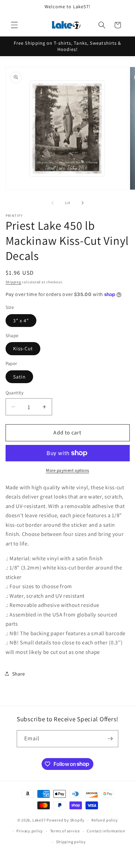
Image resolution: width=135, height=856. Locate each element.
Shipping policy (71, 841)
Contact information (106, 830)
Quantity (15, 392)
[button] (14, 25)
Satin (19, 376)
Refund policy (104, 820)
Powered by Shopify (66, 820)
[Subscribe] (110, 738)
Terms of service (65, 830)
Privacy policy (29, 830)
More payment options (67, 470)
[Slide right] (82, 203)
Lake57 (39, 820)
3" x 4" (21, 320)
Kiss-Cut (23, 348)
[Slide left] (52, 203)
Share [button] (18, 673)
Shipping (13, 282)
